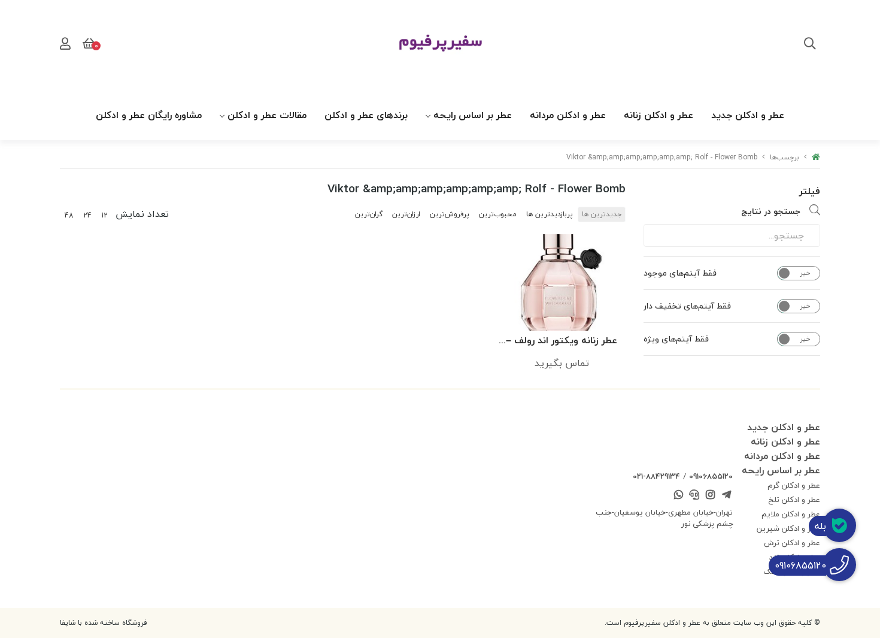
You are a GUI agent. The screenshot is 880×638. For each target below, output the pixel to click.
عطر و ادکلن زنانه (658, 115)
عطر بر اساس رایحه (472, 115)
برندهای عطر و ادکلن (366, 115)
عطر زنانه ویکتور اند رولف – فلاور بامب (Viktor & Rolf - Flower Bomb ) (561, 341)
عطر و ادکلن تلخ (794, 499)
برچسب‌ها (784, 157)
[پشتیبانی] (694, 496)
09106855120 (711, 476)
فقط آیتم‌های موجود (680, 273)
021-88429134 (656, 476)
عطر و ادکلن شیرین (788, 528)
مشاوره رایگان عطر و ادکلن (149, 115)
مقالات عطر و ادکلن (267, 115)
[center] (810, 45)
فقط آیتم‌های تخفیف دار (687, 306)
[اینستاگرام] (710, 496)
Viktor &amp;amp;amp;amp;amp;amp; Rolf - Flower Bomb (661, 157)
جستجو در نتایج (770, 211)
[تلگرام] (726, 496)
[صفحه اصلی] (816, 157)
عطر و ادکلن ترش (792, 542)
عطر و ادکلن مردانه (568, 115)
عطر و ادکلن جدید (747, 115)
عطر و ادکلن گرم (793, 485)
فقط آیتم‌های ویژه (676, 339)
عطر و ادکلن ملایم (790, 514)
